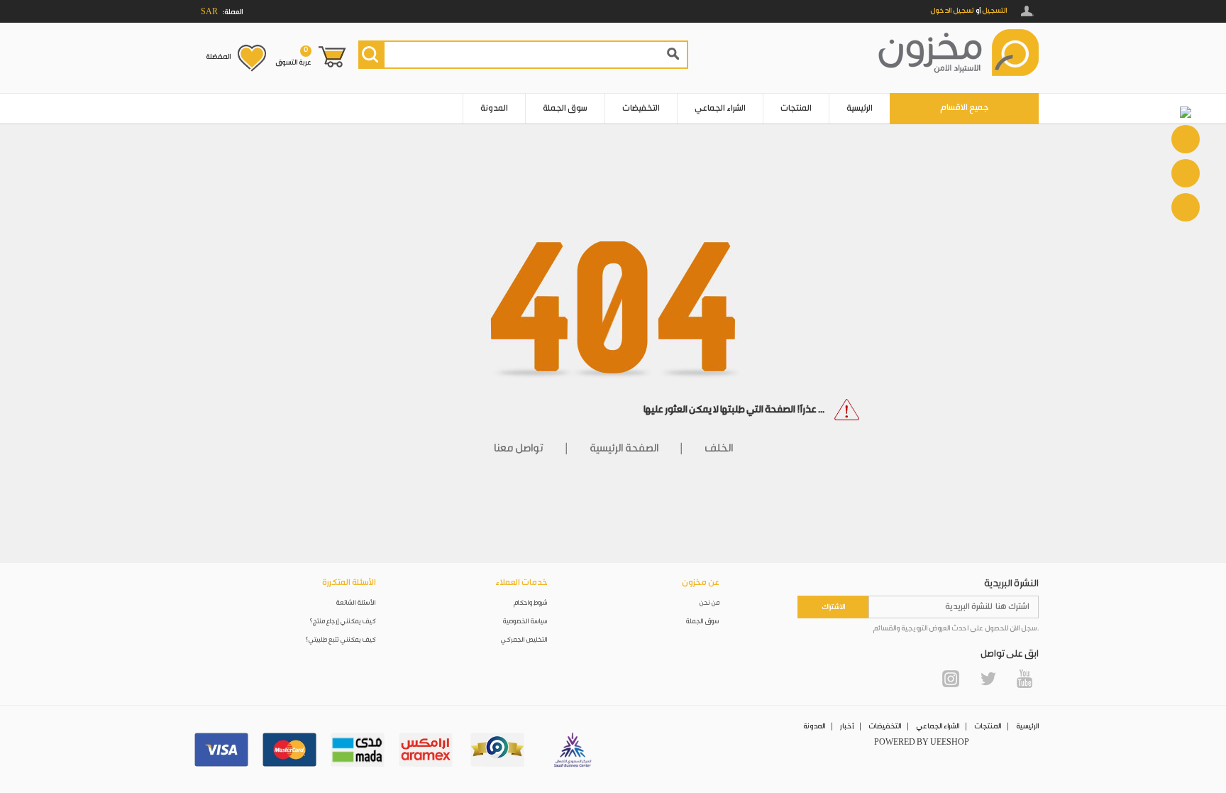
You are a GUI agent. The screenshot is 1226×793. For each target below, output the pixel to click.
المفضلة (218, 57)
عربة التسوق (293, 56)
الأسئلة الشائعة (356, 603)
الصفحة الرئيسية (624, 448)
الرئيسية (859, 108)
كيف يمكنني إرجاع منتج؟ (342, 621)
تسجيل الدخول (952, 10)
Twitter (987, 679)
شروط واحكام (531, 603)
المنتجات (796, 108)
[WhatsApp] (1185, 139)
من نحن (709, 603)
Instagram (951, 679)
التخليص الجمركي (524, 640)
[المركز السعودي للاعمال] (573, 749)
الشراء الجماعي (720, 108)
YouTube (1024, 679)
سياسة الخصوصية (525, 621)
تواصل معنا (518, 448)
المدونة (494, 108)
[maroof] (497, 749)
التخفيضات (641, 108)
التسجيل (994, 10)
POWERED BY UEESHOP (921, 742)
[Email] (1185, 173)
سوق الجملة (565, 108)
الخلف (719, 448)
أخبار (847, 726)
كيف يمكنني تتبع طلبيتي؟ (340, 640)
